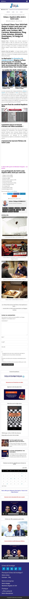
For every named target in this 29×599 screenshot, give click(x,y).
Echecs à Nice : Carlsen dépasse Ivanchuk (14, 299)
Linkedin (23, 193)
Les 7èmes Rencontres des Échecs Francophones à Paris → (14, 305)
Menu (4, 1)
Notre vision (5, 575)
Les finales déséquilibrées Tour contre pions (17, 451)
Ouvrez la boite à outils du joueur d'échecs (14, 541)
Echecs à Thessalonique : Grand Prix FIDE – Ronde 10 (14, 279)
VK (23, 209)
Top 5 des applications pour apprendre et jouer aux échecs (16, 440)
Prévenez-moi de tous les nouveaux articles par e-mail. (14, 362)
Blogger (10, 211)
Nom (3, 337)
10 (21, 476)
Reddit (15, 196)
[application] (14, 508)
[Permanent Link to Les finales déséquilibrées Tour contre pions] (5, 453)
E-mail (3, 342)
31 (21, 483)
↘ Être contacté (7, 591)
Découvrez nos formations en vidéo (14, 382)
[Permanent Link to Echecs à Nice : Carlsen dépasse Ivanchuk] (14, 289)
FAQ (9, 577)
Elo (17, 12)
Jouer (13, 12)
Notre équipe (6, 583)
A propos (4, 577)
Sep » (5, 486)
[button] (14, 508)
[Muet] (23, 514)
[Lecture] (3, 514)
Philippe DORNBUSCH (19, 201)
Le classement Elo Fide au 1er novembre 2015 (14, 237)
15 (14, 478)
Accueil (6, 14)
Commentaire (5, 320)
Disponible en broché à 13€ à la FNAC (10, 435)
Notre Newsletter (7, 593)
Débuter (8, 12)
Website (5, 208)
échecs (14, 198)
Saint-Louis (18, 198)
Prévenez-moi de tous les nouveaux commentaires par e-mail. (14, 359)
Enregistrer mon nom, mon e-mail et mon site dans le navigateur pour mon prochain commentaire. (13, 354)
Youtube (23, 208)
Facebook (17, 193)
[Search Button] (27, 1)
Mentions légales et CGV (9, 585)
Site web (3, 346)
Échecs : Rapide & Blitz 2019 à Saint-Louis (14, 18)
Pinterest (13, 209)
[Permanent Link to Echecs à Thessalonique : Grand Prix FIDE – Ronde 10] (14, 269)
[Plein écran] (25, 514)
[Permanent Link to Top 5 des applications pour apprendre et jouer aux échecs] (5, 442)
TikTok (5, 211)
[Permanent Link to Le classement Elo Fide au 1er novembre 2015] (14, 226)
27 (7, 483)
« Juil (3, 486)
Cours (21, 12)
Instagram (6, 209)
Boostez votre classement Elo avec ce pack (14, 497)
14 (10, 478)
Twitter (10, 193)
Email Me (16, 211)
